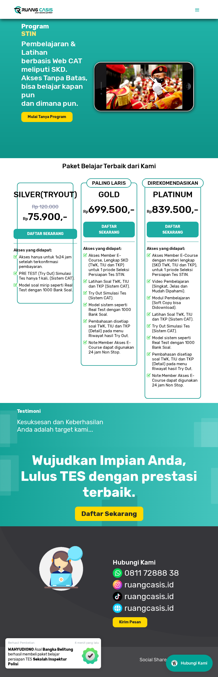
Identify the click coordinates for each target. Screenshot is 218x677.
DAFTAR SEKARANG (45, 234)
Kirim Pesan (130, 622)
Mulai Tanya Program (47, 117)
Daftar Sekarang (109, 514)
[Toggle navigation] (197, 10)
